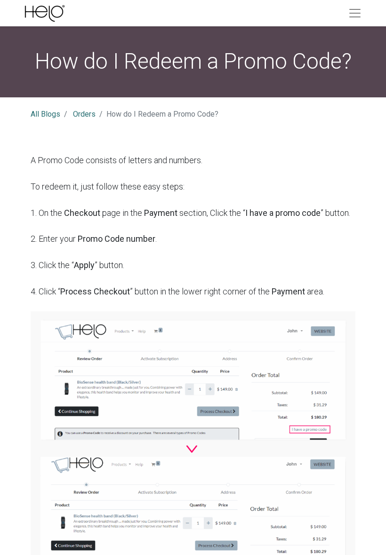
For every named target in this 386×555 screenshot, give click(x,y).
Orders (84, 114)
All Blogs (45, 114)
